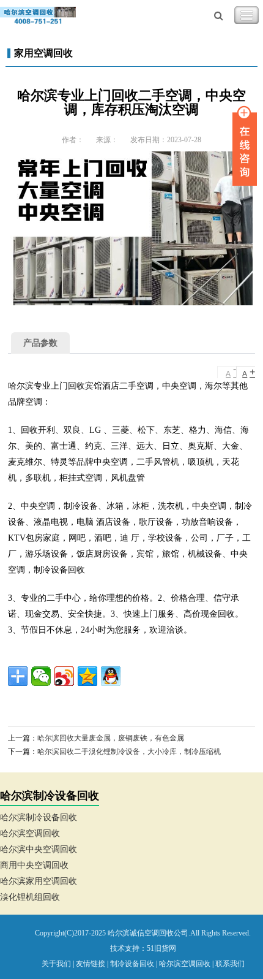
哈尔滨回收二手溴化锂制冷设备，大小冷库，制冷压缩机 (129, 751)
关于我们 (56, 963)
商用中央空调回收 (34, 865)
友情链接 (90, 963)
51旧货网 (161, 948)
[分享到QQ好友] (110, 676)
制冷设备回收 (132, 963)
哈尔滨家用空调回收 (38, 881)
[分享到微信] (41, 676)
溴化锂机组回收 (30, 897)
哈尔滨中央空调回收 (38, 849)
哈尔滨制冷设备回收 (38, 817)
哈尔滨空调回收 (30, 833)
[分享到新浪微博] (64, 676)
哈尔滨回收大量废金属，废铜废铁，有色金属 (110, 738)
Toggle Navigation (246, 15)
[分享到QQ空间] (87, 676)
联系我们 (230, 963)
